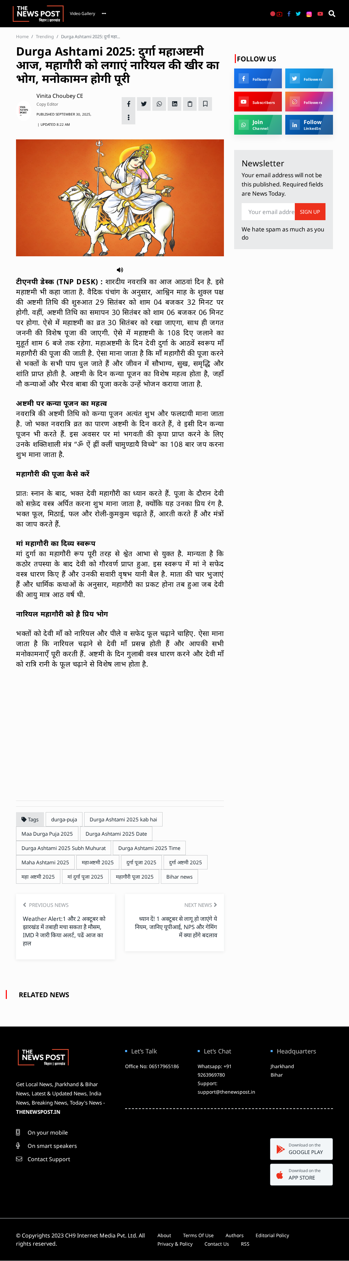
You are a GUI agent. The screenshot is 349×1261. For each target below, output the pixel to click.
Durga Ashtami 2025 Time (149, 848)
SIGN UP (310, 211)
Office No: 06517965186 (152, 1066)
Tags (33, 819)
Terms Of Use (198, 1235)
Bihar (277, 1075)
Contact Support (48, 1159)
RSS (245, 1244)
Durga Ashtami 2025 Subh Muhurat (63, 848)
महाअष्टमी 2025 (98, 862)
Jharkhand (282, 1066)
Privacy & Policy (175, 1244)
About (164, 1235)
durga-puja (64, 819)
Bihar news (179, 876)
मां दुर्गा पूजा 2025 (85, 876)
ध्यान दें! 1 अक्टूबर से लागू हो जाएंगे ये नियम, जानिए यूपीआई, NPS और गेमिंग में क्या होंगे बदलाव (176, 927)
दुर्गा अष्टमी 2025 (185, 862)
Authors (235, 1235)
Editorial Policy (272, 1235)
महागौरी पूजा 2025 (135, 876)
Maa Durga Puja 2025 (47, 833)
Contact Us (216, 1244)
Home (22, 36)
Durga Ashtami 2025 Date (116, 833)
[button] (120, 269)
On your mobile (47, 1132)
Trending (45, 36)
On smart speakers (51, 1146)
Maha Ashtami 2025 (45, 862)
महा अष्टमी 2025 (38, 876)
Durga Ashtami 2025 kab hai (123, 819)
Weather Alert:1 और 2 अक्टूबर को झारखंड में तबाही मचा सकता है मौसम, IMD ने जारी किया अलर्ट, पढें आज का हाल (64, 931)
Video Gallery (82, 13)
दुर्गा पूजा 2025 (141, 862)
